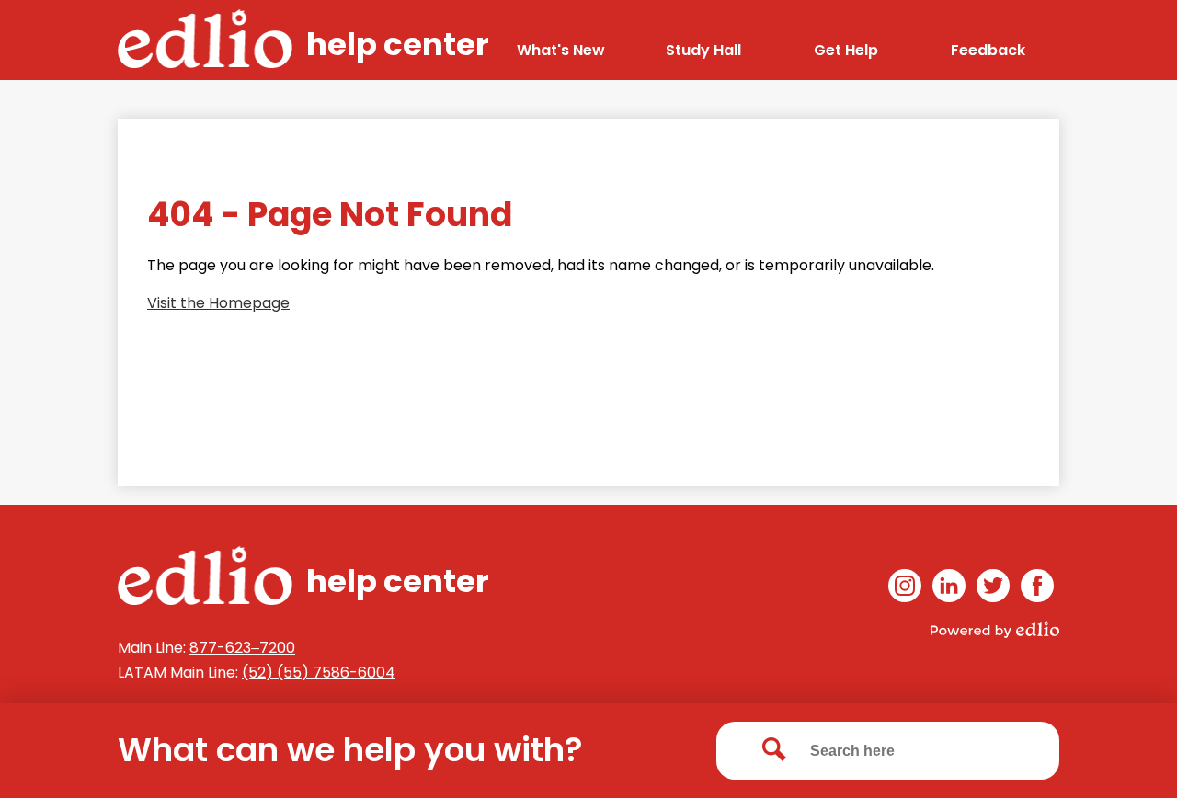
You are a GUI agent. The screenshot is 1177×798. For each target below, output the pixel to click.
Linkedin (949, 585)
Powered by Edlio (995, 630)
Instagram (904, 585)
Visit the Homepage (218, 303)
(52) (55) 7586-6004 (318, 672)
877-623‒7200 (242, 647)
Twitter (993, 585)
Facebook (1037, 585)
